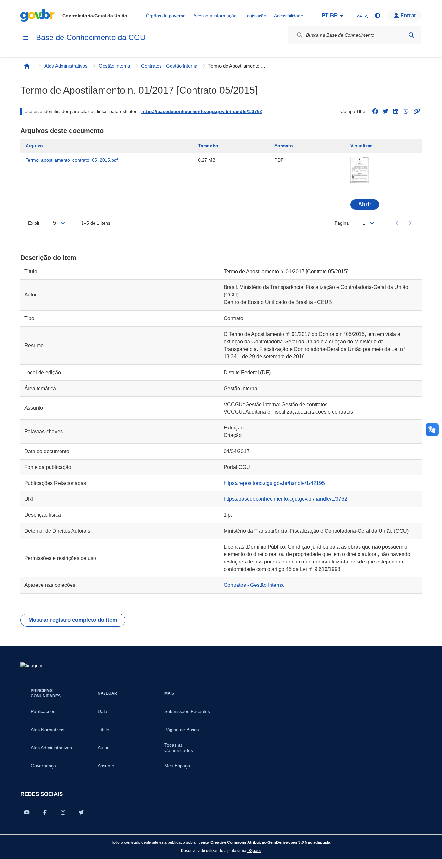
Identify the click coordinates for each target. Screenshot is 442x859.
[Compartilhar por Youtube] (26, 812)
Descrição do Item (48, 257)
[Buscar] (411, 35)
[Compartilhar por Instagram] (63, 812)
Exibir (33, 223)
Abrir (364, 204)
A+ (359, 16)
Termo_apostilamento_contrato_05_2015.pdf (72, 159)
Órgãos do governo (166, 15)
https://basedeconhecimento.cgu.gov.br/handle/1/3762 (201, 111)
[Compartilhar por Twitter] (81, 812)
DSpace (254, 850)
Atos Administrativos (66, 66)
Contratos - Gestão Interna (169, 66)
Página (342, 223)
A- (367, 16)
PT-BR (330, 15)
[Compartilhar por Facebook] (45, 812)
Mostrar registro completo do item (72, 620)
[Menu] (25, 38)
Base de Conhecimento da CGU (91, 37)
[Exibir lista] (63, 223)
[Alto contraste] (377, 15)
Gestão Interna (114, 66)
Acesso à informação (215, 15)
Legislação (255, 15)
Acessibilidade (288, 15)
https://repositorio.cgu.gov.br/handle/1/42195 (274, 483)
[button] (404, 15)
